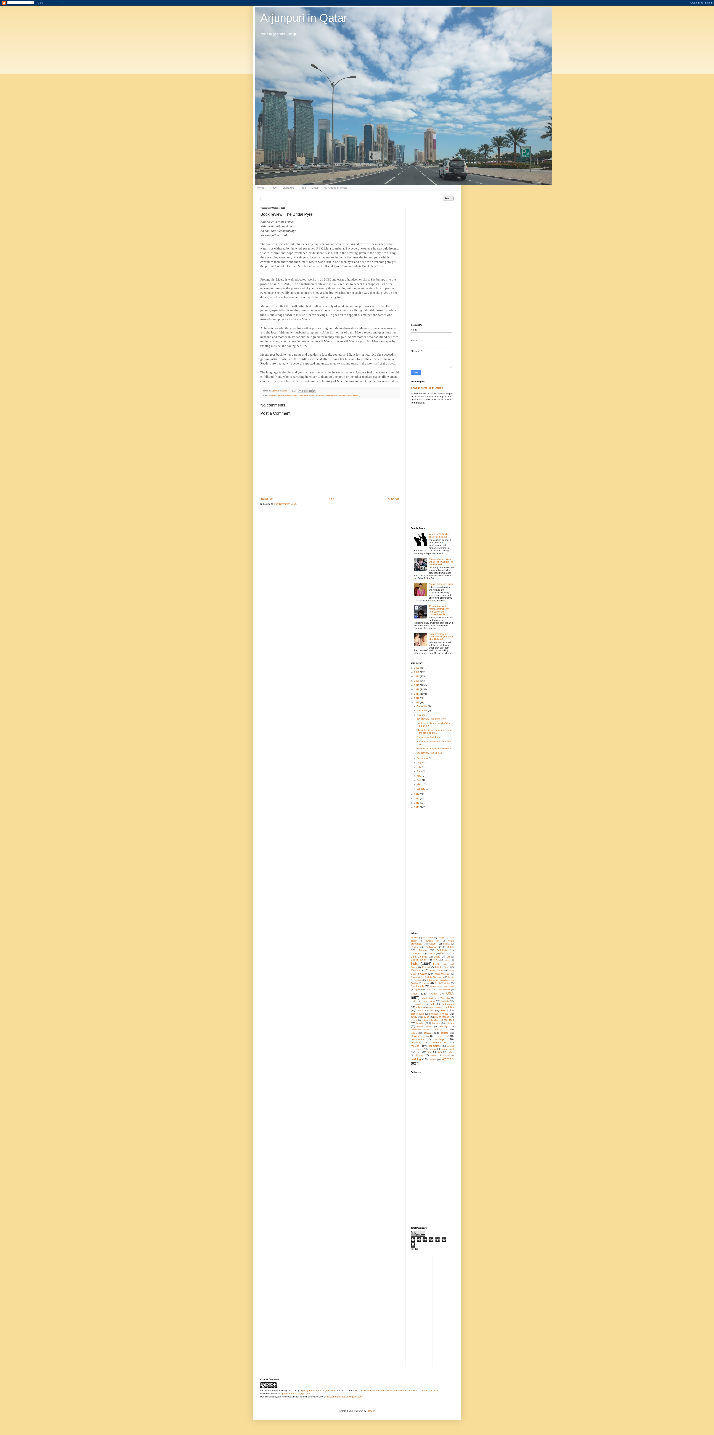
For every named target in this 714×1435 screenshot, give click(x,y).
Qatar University (442, 974)
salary (451, 1052)
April (419, 780)
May (419, 776)
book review (428, 1001)
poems (432, 1049)
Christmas (416, 953)
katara (414, 1033)
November (422, 710)
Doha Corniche (419, 956)
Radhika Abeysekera (434, 977)
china (443, 1010)
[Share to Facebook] (311, 391)
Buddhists (442, 950)
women (448, 1059)
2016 (417, 698)
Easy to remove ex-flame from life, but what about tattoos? (441, 637)
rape (429, 1052)
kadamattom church (420, 1030)
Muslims (416, 970)
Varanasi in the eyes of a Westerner (434, 748)
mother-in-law (331, 395)
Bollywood (431, 946)
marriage (320, 395)
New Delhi (436, 970)
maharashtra (417, 1039)
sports (433, 1055)
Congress (430, 954)
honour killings (424, 1026)
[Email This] (300, 391)
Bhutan (446, 944)
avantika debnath (276, 395)
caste (432, 1011)
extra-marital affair (430, 1020)
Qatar (314, 187)
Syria (417, 989)
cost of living (417, 1014)
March (420, 784)
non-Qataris (434, 1046)
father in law (297, 395)
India (306, 395)
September (423, 758)
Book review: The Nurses (429, 753)
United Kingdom (428, 998)
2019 (417, 685)
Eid (448, 957)
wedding (356, 395)
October (421, 715)
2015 (417, 702)
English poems (419, 959)
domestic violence (438, 1014)
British (450, 947)
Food (303, 187)
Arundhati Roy (432, 941)
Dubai (437, 956)
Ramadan (418, 980)
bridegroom (448, 1004)
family (419, 1023)
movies (415, 1045)
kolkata (444, 1033)
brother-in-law (433, 1007)
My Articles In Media (335, 187)
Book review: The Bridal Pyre (431, 719)
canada (420, 1010)
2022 (417, 672)
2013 (417, 798)
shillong (419, 1055)
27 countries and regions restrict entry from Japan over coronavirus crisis (439, 610)
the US (446, 1055)
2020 (417, 681)
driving (425, 1017)
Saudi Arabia (417, 986)
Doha (443, 953)
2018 (417, 689)
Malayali (426, 967)
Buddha (423, 950)
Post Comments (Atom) (285, 504)
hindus (450, 1023)
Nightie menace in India (441, 584)
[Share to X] (307, 391)
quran (418, 1052)
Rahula (451, 977)
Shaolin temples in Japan (427, 387)
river (440, 1052)
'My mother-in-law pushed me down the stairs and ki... (434, 731)
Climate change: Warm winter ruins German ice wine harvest (441, 562)
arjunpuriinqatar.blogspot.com (295, 1393)
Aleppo (441, 938)
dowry (288, 395)
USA (450, 993)
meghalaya (416, 1042)
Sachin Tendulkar (442, 983)
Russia (425, 983)
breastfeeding (417, 1004)
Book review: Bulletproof (428, 737)
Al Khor (414, 938)
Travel (273, 187)
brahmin (445, 1001)
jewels (312, 395)
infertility (443, 1026)
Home (260, 187)
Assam (432, 943)
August (420, 762)
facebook (449, 1020)
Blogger (370, 1411)
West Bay (445, 998)
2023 (417, 668)
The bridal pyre (345, 395)
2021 (417, 676)
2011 (417, 807)
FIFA (435, 959)
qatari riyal (448, 1049)
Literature (288, 187)
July (419, 767)
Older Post (393, 499)
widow (433, 1059)
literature (416, 1035)
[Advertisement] (432, 262)
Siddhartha (434, 986)
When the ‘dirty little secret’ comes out (439, 535)
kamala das (441, 1029)
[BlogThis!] (303, 391)
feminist (436, 1023)
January (421, 789)
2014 (417, 794)
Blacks (414, 947)
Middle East (441, 967)
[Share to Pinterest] (314, 391)
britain (419, 1007)
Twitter (433, 993)
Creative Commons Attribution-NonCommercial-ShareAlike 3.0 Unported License (397, 1390)
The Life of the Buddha (438, 989)
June (419, 771)
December (422, 706)
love (440, 1035)
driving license (441, 1017)
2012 (417, 803)
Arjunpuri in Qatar (303, 18)
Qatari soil (415, 977)
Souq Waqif (448, 986)
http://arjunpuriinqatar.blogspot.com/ (318, 1390)
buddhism (449, 1007)
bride (432, 1004)
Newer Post (267, 499)
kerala (427, 1032)
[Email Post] (294, 391)
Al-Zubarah (428, 938)
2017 (417, 694)
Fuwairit (447, 960)
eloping (414, 1020)
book (413, 1001)
